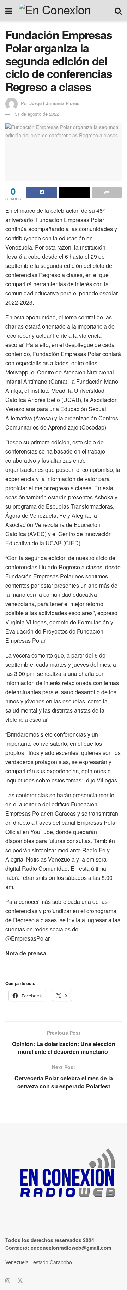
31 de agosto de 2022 (37, 113)
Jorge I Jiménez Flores (54, 103)
